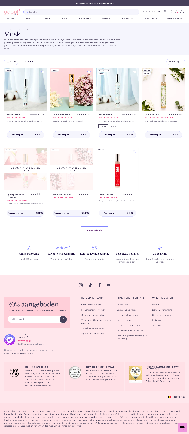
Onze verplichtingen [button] (91, 305)
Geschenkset (127, 18)
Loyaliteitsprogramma (61, 254)
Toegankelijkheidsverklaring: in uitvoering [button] (132, 337)
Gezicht (65, 18)
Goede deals (151, 18)
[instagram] (80, 285)
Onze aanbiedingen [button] (126, 310)
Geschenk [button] (157, 325)
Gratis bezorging (29, 254)
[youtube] (109, 285)
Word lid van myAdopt (61, 259)
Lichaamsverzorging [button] (162, 310)
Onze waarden (174, 18)
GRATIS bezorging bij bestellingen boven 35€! (94, 3)
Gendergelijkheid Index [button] (92, 315)
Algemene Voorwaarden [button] (93, 334)
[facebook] (100, 285)
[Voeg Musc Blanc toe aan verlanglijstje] (43, 72)
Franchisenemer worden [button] (93, 310)
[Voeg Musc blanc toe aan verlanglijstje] (135, 72)
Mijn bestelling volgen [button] (127, 315)
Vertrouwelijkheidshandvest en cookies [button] (96, 321)
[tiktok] (90, 285)
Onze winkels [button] (123, 305)
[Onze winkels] (165, 12)
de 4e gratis (160, 254)
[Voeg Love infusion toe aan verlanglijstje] (135, 151)
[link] (176, 12)
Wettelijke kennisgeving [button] (93, 328)
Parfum (11, 18)
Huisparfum (85, 18)
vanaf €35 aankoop (29, 259)
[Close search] (142, 12)
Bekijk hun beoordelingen (18, 353)
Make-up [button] (156, 320)
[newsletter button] (63, 319)
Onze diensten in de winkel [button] (130, 331)
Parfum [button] (156, 305)
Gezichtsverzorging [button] (161, 315)
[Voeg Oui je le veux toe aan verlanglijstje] (181, 72)
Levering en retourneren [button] (128, 325)
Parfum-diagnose (151, 12)
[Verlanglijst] (170, 12)
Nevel (28, 18)
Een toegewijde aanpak (94, 254)
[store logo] (12, 12)
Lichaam (46, 18)
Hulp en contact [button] (124, 320)
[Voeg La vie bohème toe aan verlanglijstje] (89, 72)
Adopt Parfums (10, 30)
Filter (13, 62)
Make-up (106, 18)
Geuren (29, 30)
